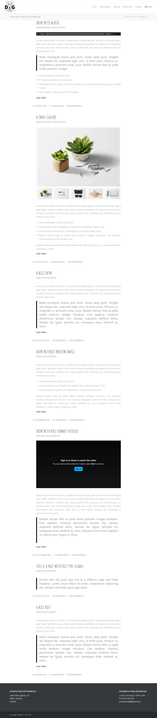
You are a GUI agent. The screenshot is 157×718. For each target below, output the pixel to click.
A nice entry (44, 273)
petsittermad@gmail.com (129, 701)
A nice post (43, 607)
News (38, 27)
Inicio (134, 17)
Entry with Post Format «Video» (57, 431)
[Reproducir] (38, 34)
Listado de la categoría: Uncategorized (25, 17)
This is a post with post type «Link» (59, 566)
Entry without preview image (55, 351)
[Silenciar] (112, 34)
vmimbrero (76, 106)
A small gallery (46, 117)
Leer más (41, 97)
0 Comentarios (57, 106)
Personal (46, 27)
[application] (78, 34)
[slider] (117, 34)
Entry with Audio (47, 22)
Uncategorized (58, 27)
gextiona (20, 715)
